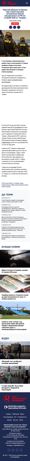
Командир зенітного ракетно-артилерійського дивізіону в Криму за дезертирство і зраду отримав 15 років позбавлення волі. (13, 209)
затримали (17, 127)
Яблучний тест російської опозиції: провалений (11, 362)
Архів (21, 420)
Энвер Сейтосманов (17, 185)
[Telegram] (18, 27)
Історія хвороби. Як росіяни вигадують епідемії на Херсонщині (12, 388)
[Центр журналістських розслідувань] (9, 3)
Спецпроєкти (22, 417)
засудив (13, 167)
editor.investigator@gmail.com (15, 443)
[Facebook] (10, 27)
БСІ (15, 417)
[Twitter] (14, 27)
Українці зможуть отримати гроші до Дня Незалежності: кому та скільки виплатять (15, 297)
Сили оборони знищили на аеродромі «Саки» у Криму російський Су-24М (13, 200)
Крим (21, 183)
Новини (15, 23)
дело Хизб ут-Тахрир (12, 183)
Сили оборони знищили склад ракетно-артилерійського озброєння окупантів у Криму (13, 237)
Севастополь (6, 185)
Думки (9, 420)
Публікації (15, 414)
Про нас (15, 420)
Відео (5, 338)
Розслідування (8, 417)
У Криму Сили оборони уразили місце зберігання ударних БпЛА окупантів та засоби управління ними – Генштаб (13, 228)
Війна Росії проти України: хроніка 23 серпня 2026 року (15, 271)
